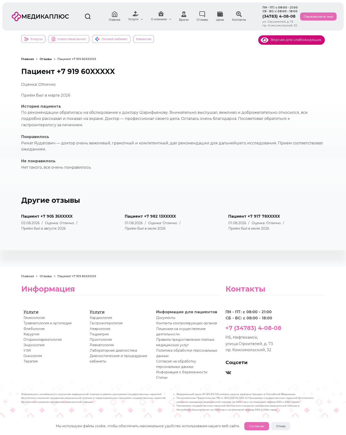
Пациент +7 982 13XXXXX (150, 216)
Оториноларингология (43, 339)
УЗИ (27, 350)
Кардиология (101, 318)
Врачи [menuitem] (184, 19)
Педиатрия (99, 334)
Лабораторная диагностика (113, 350)
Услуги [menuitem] (133, 19)
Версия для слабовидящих (295, 39)
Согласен (256, 426)
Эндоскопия (34, 345)
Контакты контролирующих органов (186, 323)
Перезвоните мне (318, 16)
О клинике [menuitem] (159, 19)
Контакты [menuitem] (239, 19)
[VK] (228, 372)
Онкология (33, 356)
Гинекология (34, 318)
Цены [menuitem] (220, 19)
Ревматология (102, 345)
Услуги (31, 312)
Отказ (281, 426)
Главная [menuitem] (114, 19)
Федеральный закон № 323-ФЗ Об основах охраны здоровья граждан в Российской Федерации (236, 394)
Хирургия (31, 334)
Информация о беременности (181, 372)
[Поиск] (88, 16)
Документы (165, 318)
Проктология (101, 339)
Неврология (100, 329)
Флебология (34, 329)
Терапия (31, 361)
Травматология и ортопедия (48, 323)
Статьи (161, 377)
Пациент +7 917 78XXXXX (254, 216)
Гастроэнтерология (106, 323)
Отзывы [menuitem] (202, 19)
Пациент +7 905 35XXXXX (46, 216)
